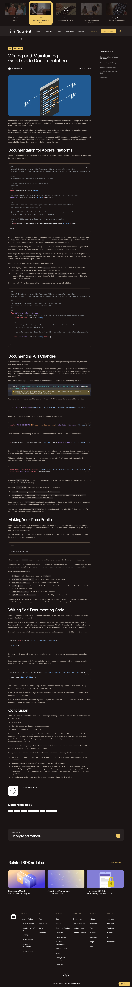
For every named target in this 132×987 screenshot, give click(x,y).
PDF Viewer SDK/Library (26, 945)
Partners (93, 937)
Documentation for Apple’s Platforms (109, 58)
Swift (24, 811)
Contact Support (79, 933)
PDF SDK (24, 935)
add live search (14, 530)
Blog (57, 919)
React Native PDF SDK (28, 929)
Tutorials (59, 933)
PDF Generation (27, 951)
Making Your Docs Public (108, 67)
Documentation (79, 923)
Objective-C (33, 811)
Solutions (42, 933)
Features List (61, 937)
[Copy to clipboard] (87, 167)
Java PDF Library (27, 919)
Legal (92, 942)
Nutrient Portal (78, 928)
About (92, 919)
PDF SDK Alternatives (60, 943)
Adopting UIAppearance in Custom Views (59, 892)
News (58, 953)
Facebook (111, 942)
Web (40, 919)
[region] (49, 197)
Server (41, 928)
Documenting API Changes (109, 63)
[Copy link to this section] (5, 150)
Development (51, 811)
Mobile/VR (43, 923)
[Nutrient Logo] (20, 31)
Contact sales (108, 31)
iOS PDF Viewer (27, 940)
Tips (42, 811)
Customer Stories (63, 928)
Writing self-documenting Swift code (31, 702)
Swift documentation (77, 509)
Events (58, 923)
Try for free (92, 31)
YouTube (110, 928)
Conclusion (103, 77)
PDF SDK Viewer (27, 923)
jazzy (26, 525)
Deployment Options (60, 959)
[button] (39, 31)
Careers (93, 933)
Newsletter (60, 965)
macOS (17, 811)
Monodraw (68, 766)
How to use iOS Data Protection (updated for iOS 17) (101, 892)
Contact (110, 919)
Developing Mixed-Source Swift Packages (19, 892)
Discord (110, 933)
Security (93, 923)
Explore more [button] (116, 862)
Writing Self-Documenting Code (108, 72)
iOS (10, 811)
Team (92, 928)
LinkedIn (110, 923)
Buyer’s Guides (61, 949)
